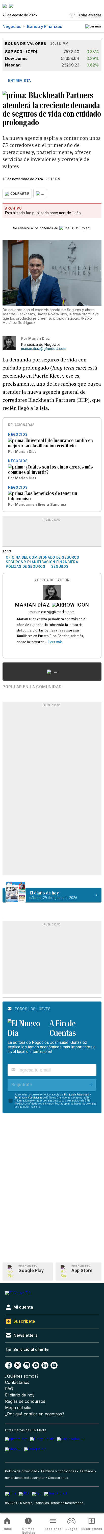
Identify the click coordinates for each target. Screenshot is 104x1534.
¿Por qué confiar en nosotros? (34, 1414)
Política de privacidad (21, 1471)
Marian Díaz (32, 605)
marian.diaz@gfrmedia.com (43, 349)
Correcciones (58, 1478)
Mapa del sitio (18, 1407)
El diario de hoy (20, 1395)
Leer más (55, 641)
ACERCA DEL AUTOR (51, 580)
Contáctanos (17, 1382)
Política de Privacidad (76, 1094)
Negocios (12, 26)
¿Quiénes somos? (22, 1376)
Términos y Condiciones (28, 1097)
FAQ (9, 1388)
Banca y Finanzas (44, 26)
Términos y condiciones (58, 1471)
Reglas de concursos (25, 1401)
